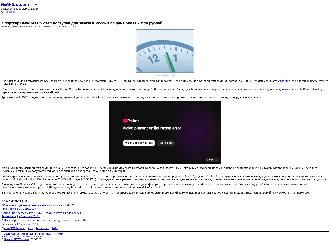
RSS (48, 233)
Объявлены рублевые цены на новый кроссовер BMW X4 (38, 205)
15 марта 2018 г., (28, 208)
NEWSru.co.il (9, 236)
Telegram (58, 233)
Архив (24, 233)
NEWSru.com (15, 4)
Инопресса (37, 236)
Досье (15, 233)
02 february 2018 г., (30, 216)
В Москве (23, 236)
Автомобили (43, 228)
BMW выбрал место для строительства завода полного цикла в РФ (44, 220)
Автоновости (9, 11)
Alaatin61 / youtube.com (165, 75)
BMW (55, 228)
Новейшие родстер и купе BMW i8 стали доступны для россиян (42, 212)
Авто (30, 228)
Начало (6, 233)
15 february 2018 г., (30, 223)
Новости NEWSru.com (16, 239)
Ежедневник (37, 233)
